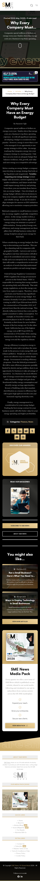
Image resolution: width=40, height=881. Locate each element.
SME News (15, 865)
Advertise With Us (20, 832)
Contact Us (20, 844)
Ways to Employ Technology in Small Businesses (20, 602)
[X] (13, 430)
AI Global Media (25, 865)
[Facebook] (7, 430)
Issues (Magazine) (18, 827)
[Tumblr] (32, 430)
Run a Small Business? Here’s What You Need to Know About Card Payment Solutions (20, 574)
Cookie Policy (20, 856)
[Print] (23, 437)
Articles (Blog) (18, 825)
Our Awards (20, 830)
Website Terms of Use (20, 848)
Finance (24, 422)
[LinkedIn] (20, 430)
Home (10, 91)
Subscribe (18, 846)
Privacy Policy (20, 853)
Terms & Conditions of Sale (21, 851)
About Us (21, 823)
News (30, 422)
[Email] (16, 437)
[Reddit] (26, 430)
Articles (18, 91)
